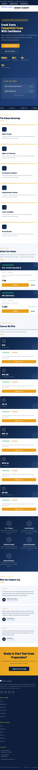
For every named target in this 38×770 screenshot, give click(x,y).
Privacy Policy (35, 767)
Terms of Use (27, 767)
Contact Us (2, 716)
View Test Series (10, 51)
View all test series (19, 95)
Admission (2, 707)
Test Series (2, 713)
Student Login (13, 4)
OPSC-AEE (2, 729)
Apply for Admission (11, 46)
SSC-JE (1, 732)
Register (4, 4)
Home (1, 701)
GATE (1, 726)
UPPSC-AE (2, 738)
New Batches (24, 4)
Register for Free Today (19, 669)
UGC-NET (2, 741)
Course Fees (3, 710)
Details (33, 285)
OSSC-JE (2, 735)
